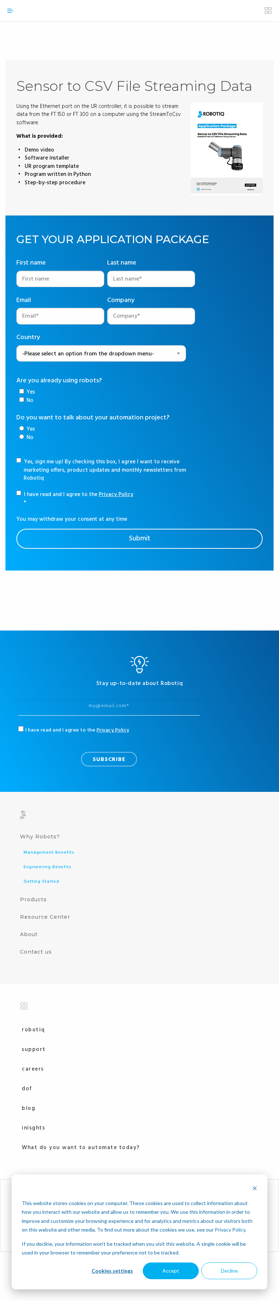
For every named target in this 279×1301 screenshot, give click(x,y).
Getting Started (41, 881)
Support (34, 1049)
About (29, 934)
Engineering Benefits (48, 867)
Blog (28, 1108)
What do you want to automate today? (81, 1147)
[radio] (27, 429)
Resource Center (45, 917)
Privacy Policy (230, 1230)
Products (33, 899)
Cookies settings (112, 1271)
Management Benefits (49, 852)
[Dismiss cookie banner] (254, 1189)
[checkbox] (27, 396)
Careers (33, 1069)
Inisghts (33, 1128)
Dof (27, 1088)
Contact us (36, 951)
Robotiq (33, 1030)
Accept (170, 1271)
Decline (229, 1271)
